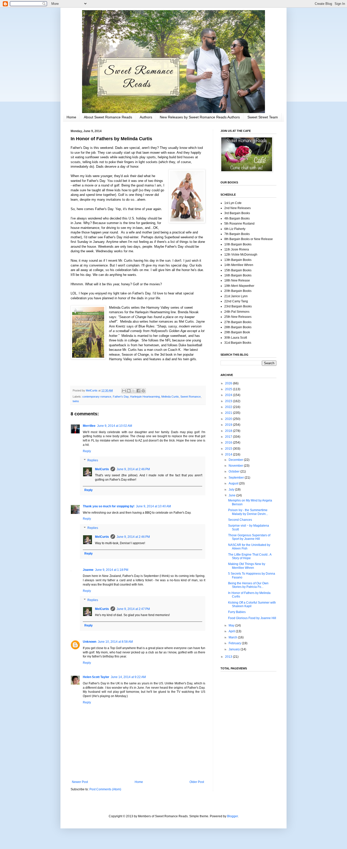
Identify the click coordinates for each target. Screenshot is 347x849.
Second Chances (240, 520)
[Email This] (124, 390)
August (234, 483)
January (235, 649)
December (236, 460)
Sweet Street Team (262, 117)
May (232, 625)
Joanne (88, 570)
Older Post (197, 782)
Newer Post (80, 782)
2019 (229, 425)
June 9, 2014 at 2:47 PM (133, 609)
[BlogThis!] (128, 390)
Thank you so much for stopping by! (108, 506)
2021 (229, 413)
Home (71, 117)
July (232, 489)
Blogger (232, 816)
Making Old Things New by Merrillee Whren (246, 565)
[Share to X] (133, 390)
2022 (229, 407)
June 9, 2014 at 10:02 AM (114, 426)
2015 (229, 448)
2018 (229, 431)
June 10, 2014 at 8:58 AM (115, 641)
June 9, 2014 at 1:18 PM (111, 570)
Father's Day (121, 396)
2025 (229, 389)
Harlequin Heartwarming (145, 396)
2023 (229, 401)
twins (76, 401)
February (235, 643)
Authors (146, 117)
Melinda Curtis (170, 396)
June (232, 495)
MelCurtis (102, 469)
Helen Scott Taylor (96, 677)
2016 (229, 442)
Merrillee (89, 426)
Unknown (89, 641)
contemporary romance (96, 396)
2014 (229, 454)
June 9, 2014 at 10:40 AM (153, 506)
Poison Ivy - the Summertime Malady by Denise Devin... (248, 511)
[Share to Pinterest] (143, 390)
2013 (229, 656)
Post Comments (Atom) (105, 789)
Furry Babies (237, 612)
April (232, 631)
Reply (87, 451)
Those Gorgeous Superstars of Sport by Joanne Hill (249, 537)
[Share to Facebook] (138, 390)
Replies (92, 460)
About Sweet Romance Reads (108, 117)
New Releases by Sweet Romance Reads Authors (200, 117)
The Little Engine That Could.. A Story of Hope (249, 556)
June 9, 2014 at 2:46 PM (133, 469)
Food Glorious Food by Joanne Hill (252, 618)
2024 (229, 395)
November (236, 465)
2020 (229, 419)
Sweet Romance (190, 396)
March (233, 637)
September (237, 477)
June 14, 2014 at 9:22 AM (128, 677)
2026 (229, 383)
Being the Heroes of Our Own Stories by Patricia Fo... (248, 585)
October (234, 471)
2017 (229, 436)
